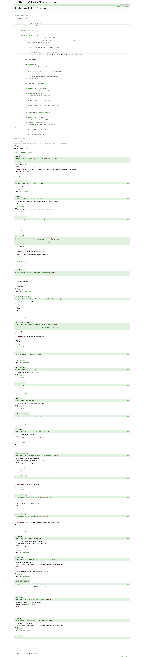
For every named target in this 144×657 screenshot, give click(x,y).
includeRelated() (20, 529)
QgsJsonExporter (31, 20)
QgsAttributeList (24, 30)
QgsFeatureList (44, 49)
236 (21, 317)
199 (21, 230)
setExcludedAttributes (32, 88)
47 (21, 613)
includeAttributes (31, 59)
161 (21, 592)
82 (21, 377)
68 (21, 630)
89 (21, 489)
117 (21, 424)
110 (21, 393)
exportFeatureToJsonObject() (22, 262)
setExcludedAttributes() (21, 227)
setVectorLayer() (35, 525)
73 (21, 264)
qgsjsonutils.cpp (27, 171)
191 (21, 470)
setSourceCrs (30, 112)
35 (21, 171)
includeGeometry (31, 64)
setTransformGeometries (32, 117)
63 (21, 552)
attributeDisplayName (32, 25)
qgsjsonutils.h (24, 15)
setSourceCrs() (20, 628)
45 (20, 148)
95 (21, 362)
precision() (19, 550)
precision (51, 20)
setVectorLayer (31, 122)
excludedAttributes (31, 35)
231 (21, 291)
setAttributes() (20, 204)
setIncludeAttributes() (21, 360)
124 (21, 191)
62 (21, 576)
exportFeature (30, 40)
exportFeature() (20, 289)
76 (21, 508)
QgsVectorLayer (38, 20)
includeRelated (30, 69)
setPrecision (30, 107)
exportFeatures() (20, 261)
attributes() (41, 223)
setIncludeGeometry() (21, 375)
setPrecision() (19, 406)
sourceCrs (30, 127)
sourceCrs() (19, 574)
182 (21, 211)
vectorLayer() (19, 611)
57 (21, 646)
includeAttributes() (20, 487)
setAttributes (30, 83)
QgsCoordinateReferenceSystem (42, 112)
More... (43, 13)
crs (49, 112)
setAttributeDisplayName (32, 78)
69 (21, 408)
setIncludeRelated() (20, 391)
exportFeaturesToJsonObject (33, 49)
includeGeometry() (20, 506)
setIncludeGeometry (31, 98)
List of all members (126, 6)
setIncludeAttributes (31, 93)
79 (21, 346)
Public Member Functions (120, 6)
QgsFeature (25, 13)
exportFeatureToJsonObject (33, 54)
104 (21, 531)
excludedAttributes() (21, 206)
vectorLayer (43, 20)
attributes (29, 30)
